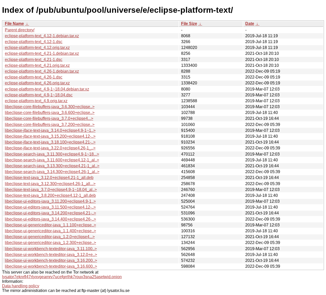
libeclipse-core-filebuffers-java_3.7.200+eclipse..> (49, 124)
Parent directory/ (19, 30)
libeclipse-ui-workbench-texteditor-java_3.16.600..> (51, 266)
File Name (14, 23)
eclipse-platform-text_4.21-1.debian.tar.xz (42, 53)
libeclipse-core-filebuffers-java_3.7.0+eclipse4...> (49, 118)
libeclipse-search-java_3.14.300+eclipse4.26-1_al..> (52, 172)
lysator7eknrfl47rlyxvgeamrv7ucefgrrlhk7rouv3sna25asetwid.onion (62, 277)
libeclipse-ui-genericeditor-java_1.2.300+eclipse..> (50, 242)
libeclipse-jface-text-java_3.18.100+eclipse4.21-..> (50, 142)
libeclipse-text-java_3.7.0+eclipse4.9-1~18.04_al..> (51, 189)
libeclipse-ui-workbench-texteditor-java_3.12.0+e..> (51, 254)
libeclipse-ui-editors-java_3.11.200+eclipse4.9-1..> (50, 201)
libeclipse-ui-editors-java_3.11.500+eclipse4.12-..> (50, 207)
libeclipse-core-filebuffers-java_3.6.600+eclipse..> (49, 112)
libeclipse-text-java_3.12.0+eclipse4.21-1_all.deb (49, 177)
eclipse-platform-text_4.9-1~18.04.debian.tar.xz (47, 89)
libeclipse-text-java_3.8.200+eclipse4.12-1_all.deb (50, 195)
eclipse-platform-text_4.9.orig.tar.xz (36, 101)
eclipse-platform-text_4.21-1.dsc (33, 59)
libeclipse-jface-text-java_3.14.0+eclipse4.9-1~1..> (50, 130)
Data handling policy (20, 286)
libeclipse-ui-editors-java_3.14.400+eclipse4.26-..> (50, 219)
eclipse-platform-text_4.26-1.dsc (33, 77)
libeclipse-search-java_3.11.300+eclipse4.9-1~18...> (52, 154)
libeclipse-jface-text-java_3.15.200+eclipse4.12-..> (50, 136)
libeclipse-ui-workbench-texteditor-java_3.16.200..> (51, 260)
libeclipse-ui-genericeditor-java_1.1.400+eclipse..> (50, 231)
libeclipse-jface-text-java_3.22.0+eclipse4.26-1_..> (50, 148)
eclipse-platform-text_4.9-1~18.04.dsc (39, 95)
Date (249, 23)
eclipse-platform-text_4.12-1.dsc (33, 42)
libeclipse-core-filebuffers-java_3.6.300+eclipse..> (49, 107)
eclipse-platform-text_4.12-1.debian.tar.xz (42, 36)
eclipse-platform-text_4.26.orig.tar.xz (37, 83)
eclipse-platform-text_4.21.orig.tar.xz (37, 65)
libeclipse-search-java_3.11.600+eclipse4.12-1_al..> (52, 160)
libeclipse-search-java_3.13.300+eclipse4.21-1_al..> (52, 166)
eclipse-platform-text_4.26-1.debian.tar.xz (42, 71)
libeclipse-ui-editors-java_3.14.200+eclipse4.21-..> (50, 213)
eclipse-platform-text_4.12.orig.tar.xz (37, 47)
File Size (189, 23)
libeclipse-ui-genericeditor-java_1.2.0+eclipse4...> (50, 237)
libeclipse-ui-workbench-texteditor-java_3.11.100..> (51, 249)
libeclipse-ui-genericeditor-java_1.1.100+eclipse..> (50, 225)
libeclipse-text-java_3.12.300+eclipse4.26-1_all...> (50, 184)
